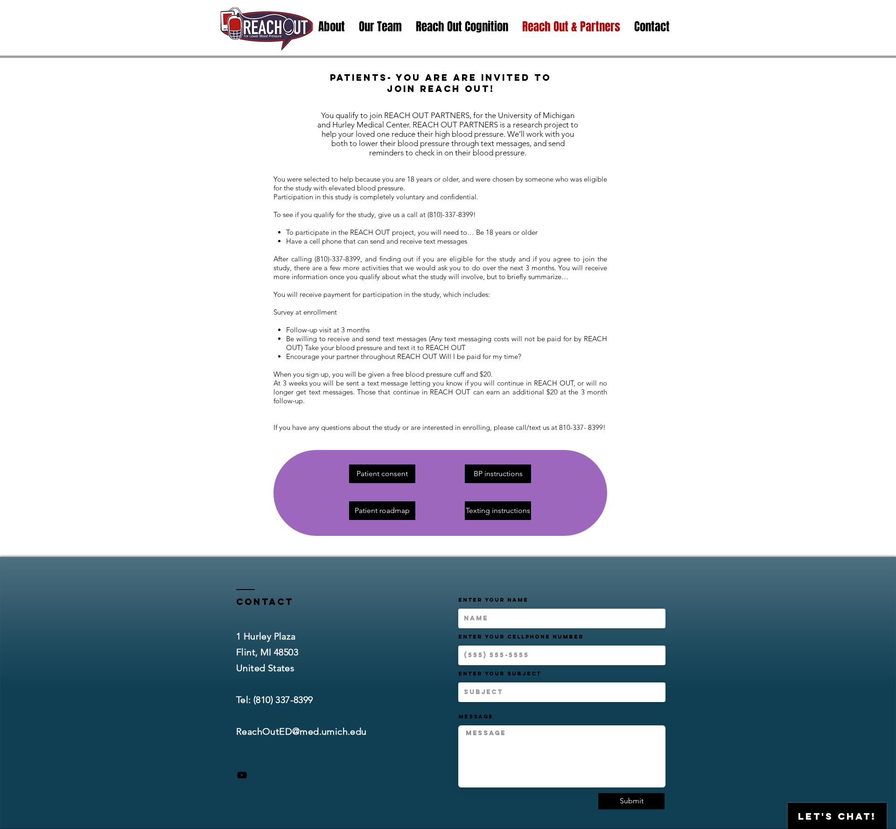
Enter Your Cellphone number (521, 636)
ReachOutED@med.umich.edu (301, 731)
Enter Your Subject (499, 673)
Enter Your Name (493, 599)
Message (475, 716)
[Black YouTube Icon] (242, 775)
